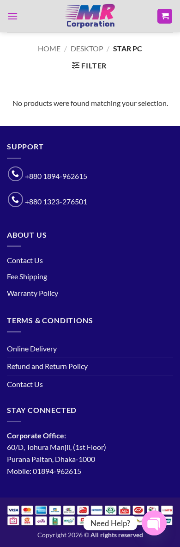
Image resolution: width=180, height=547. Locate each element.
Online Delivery (32, 348)
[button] (12, 16)
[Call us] (15, 174)
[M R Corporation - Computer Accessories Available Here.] (90, 16)
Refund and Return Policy (47, 366)
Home (49, 48)
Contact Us (25, 260)
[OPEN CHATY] (154, 522)
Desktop (87, 48)
